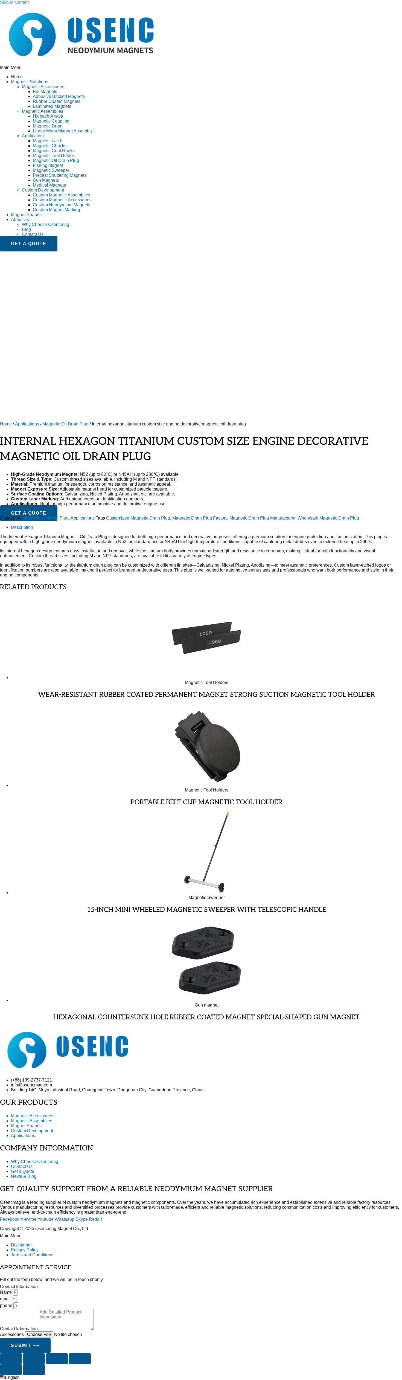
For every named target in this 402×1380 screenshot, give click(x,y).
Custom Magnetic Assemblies (61, 195)
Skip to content (14, 2)
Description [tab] (22, 527)
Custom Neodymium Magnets (61, 204)
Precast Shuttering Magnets (59, 175)
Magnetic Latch (47, 140)
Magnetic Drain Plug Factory (199, 518)
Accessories (12, 1334)
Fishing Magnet (48, 165)
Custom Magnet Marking (56, 209)
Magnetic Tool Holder (53, 155)
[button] (201, 67)
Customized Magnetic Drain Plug (138, 518)
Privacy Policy (25, 1250)
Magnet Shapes (26, 214)
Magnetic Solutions (29, 81)
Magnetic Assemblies (42, 111)
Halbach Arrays (48, 116)
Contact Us (32, 234)
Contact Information (19, 1328)
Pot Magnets (45, 91)
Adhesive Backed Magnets (59, 96)
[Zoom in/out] (11, 1358)
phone (6, 1305)
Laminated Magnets (52, 106)
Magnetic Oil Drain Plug (56, 160)
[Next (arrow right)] (34, 1369)
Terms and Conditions (32, 1255)
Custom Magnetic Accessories (62, 200)
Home (17, 76)
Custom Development (43, 190)
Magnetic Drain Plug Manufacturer (262, 518)
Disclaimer (21, 1245)
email (6, 1299)
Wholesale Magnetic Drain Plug (328, 518)
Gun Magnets (46, 180)
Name (6, 1292)
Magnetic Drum (47, 126)
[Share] (57, 1358)
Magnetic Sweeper (51, 170)
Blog (26, 229)
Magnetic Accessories (43, 86)
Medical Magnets (49, 185)
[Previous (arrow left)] (11, 1369)
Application (33, 136)
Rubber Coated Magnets (56, 101)
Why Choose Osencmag (45, 224)
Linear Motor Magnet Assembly (63, 131)
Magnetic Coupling (51, 121)
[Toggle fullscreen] (34, 1358)
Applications (27, 424)
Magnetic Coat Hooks (54, 150)
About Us (20, 219)
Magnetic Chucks (49, 145)
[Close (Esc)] (80, 1358)
